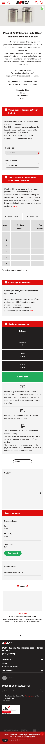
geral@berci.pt (9, 653)
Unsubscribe (6, 700)
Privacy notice (30, 696)
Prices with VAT (33, 216)
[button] (41, 493)
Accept (5, 740)
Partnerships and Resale (13, 572)
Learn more (14, 740)
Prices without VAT (12, 216)
